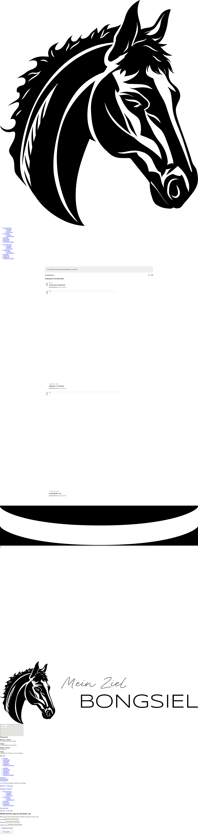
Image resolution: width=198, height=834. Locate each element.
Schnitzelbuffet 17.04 (55, 493)
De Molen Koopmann (8, 242)
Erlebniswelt (6, 240)
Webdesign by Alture (5, 789)
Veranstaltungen (10, 236)
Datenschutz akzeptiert (7, 828)
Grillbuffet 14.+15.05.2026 (56, 386)
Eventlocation (6, 233)
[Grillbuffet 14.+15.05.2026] (101, 336)
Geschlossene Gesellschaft (57, 285)
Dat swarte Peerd (7, 228)
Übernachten (6, 239)
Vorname (2, 819)
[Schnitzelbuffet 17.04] (101, 440)
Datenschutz (10, 785)
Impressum (2, 785)
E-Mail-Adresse (4, 825)
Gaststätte (8, 230)
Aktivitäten (6, 237)
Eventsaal (8, 235)
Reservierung (9, 232)
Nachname (2, 822)
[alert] (99, 269)
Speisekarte (9, 229)
